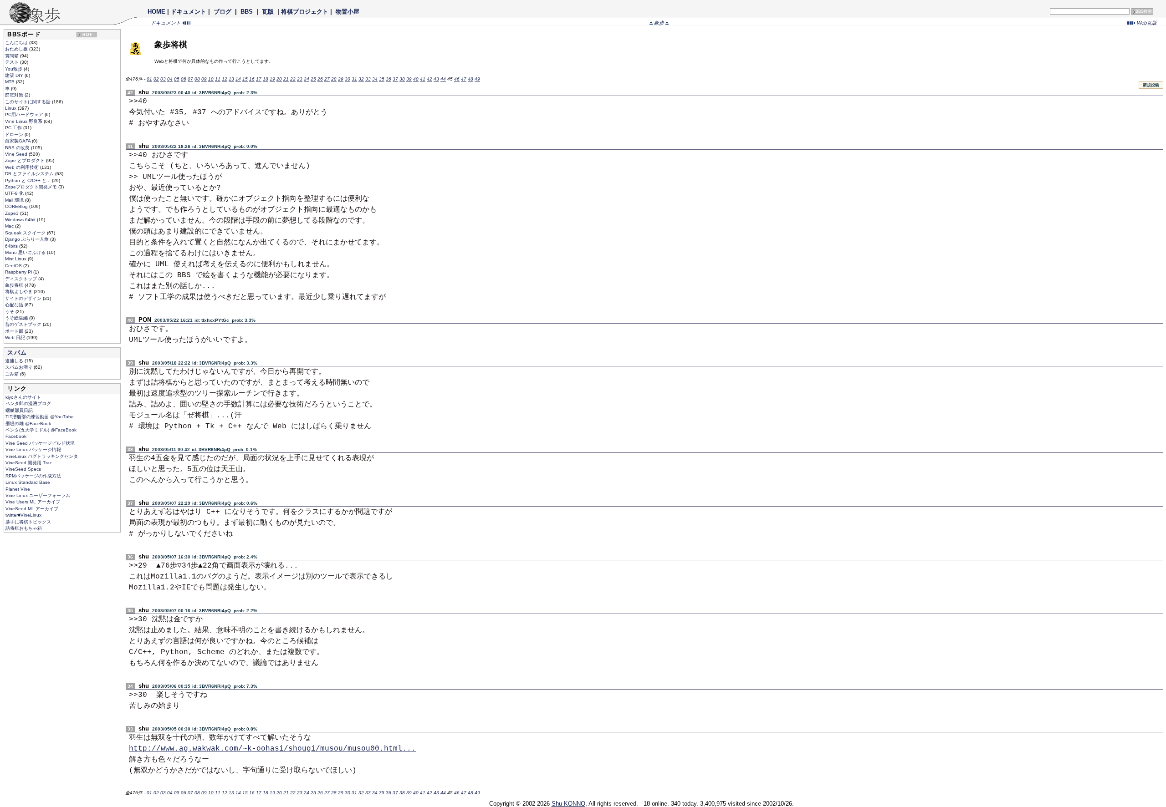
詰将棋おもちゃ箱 (23, 528)
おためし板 (17, 48)
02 (156, 78)
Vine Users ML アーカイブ (32, 501)
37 (395, 78)
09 (204, 78)
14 (238, 78)
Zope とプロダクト (25, 160)
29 (340, 78)
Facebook (15, 436)
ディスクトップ (21, 278)
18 (265, 78)
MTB (10, 81)
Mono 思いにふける (26, 252)
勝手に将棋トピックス (28, 521)
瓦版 (268, 11)
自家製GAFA (18, 140)
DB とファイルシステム (30, 173)
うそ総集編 (17, 317)
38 (402, 78)
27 (327, 78)
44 (443, 78)
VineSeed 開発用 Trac (28, 462)
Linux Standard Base (27, 482)
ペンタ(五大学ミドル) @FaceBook (41, 429)
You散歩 (14, 68)
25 (313, 78)
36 (388, 78)
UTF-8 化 (15, 193)
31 (354, 78)
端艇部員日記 (19, 410)
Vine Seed (17, 154)
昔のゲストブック (24, 324)
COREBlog (17, 206)
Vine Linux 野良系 (24, 121)
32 (361, 78)
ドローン (15, 134)
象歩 (659, 22)
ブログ (222, 11)
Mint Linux (16, 258)
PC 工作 (14, 127)
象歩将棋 (15, 285)
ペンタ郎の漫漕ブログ (28, 403)
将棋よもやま (19, 291)
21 (286, 78)
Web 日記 (15, 337)
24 (306, 78)
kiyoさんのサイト (23, 397)
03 (163, 78)
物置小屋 (347, 11)
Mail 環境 (15, 200)
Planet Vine (17, 489)
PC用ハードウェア (25, 114)
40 (416, 78)
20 (279, 78)
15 (245, 78)
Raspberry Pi (19, 271)
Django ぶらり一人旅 (27, 239)
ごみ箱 (12, 373)
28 (334, 78)
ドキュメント (188, 11)
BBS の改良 (18, 147)
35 (381, 78)
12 (224, 78)
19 (272, 78)
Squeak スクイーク (26, 232)
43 (436, 78)
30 (347, 78)
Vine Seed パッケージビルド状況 (40, 443)
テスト (12, 62)
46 (457, 78)
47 (463, 78)
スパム (17, 352)
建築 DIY (15, 75)
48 (470, 78)
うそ (10, 311)
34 (375, 78)
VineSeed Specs (23, 469)
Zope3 (12, 213)
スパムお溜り (19, 367)
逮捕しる (15, 360)
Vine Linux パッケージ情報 (33, 449)
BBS (247, 11)
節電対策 (15, 94)
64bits (12, 246)
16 (252, 78)
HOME (156, 11)
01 (149, 78)
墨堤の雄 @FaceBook (28, 423)
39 (409, 78)
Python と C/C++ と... (28, 180)
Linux (11, 108)
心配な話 (15, 304)
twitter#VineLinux (23, 515)
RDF (87, 34)
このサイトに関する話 (28, 101)
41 (422, 78)
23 (299, 78)
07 (190, 78)
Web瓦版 (1146, 22)
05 (176, 78)
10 (211, 78)
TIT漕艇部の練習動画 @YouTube (39, 416)
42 (429, 78)
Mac (10, 225)
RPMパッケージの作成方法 (33, 475)
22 (293, 78)
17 (258, 78)
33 (368, 78)
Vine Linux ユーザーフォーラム (37, 495)
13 (231, 78)
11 (217, 78)
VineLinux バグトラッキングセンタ (41, 456)
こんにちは (17, 42)
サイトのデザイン (24, 298)
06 (183, 78)
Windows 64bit (21, 219)
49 (477, 78)
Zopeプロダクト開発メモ (31, 186)
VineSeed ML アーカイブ (31, 508)
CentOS (14, 265)
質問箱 (12, 55)
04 (170, 78)
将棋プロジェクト (304, 11)
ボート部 (15, 331)
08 (197, 78)
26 (320, 78)
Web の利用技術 (22, 167)
